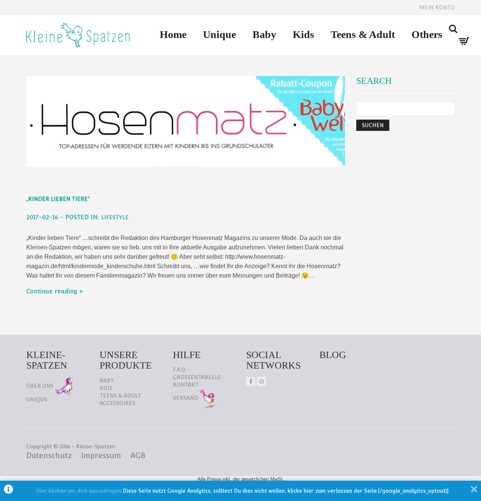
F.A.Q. (179, 370)
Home (173, 34)
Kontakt (185, 385)
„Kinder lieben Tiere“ (57, 199)
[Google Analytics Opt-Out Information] (8, 490)
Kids (303, 34)
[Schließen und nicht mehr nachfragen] (474, 490)
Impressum (101, 455)
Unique (219, 34)
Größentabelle (197, 377)
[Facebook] (250, 381)
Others (426, 34)
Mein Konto (437, 8)
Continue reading (51, 291)
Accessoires (117, 403)
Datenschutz (49, 455)
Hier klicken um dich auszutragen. (79, 491)
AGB (137, 455)
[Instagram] (261, 381)
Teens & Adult (363, 34)
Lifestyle (115, 217)
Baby (264, 34)
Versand (186, 398)
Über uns (40, 386)
